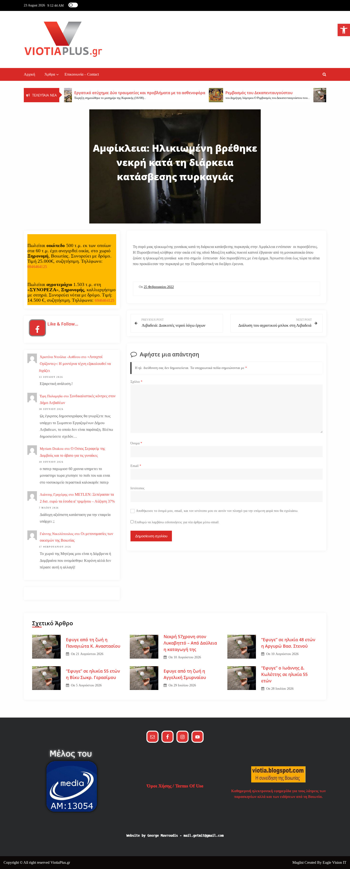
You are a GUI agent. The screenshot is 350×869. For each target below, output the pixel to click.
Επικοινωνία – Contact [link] (82, 74)
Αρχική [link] (29, 74)
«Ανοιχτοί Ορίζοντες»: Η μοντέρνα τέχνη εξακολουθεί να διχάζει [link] (75, 364)
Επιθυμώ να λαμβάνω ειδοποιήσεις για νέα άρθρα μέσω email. (177, 522)
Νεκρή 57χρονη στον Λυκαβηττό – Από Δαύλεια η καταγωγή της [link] (190, 643)
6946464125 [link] (37, 267)
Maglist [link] (298, 862)
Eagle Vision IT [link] (334, 862)
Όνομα (136, 443)
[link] (344, 30)
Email (135, 466)
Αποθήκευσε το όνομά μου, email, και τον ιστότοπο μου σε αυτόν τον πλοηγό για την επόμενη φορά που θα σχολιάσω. (217, 511)
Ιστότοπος (137, 488)
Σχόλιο (136, 382)
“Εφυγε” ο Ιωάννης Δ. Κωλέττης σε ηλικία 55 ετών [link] (284, 674)
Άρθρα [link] (50, 74)
